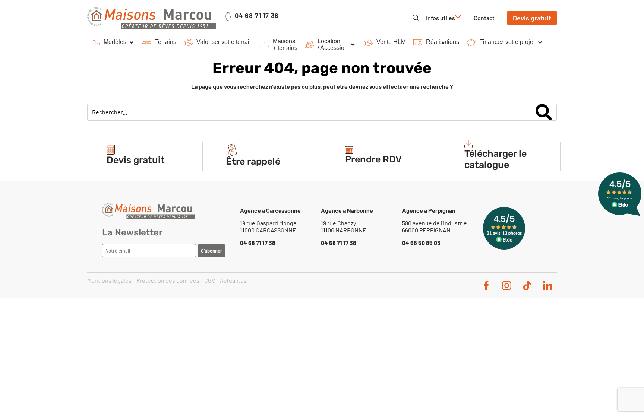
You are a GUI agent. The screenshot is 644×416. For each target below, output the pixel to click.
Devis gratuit (136, 160)
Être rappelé (253, 161)
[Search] (543, 112)
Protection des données (167, 280)
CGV (209, 280)
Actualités (233, 280)
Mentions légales (109, 280)
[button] (113, 42)
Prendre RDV (373, 159)
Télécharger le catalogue (495, 159)
